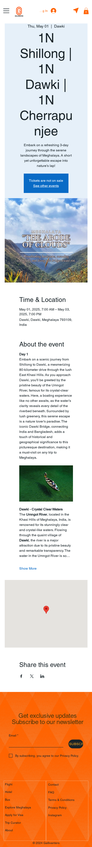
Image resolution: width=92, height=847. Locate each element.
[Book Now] (76, 10)
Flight (8, 784)
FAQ (51, 792)
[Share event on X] (32, 676)
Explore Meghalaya (18, 807)
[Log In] (53, 11)
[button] (86, 11)
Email (13, 735)
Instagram (55, 815)
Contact (53, 784)
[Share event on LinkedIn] (42, 676)
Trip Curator (13, 822)
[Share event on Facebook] (21, 676)
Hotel (8, 792)
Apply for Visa (14, 815)
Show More (28, 568)
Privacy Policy (57, 807)
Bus (7, 799)
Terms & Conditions (61, 800)
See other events (46, 186)
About (9, 830)
